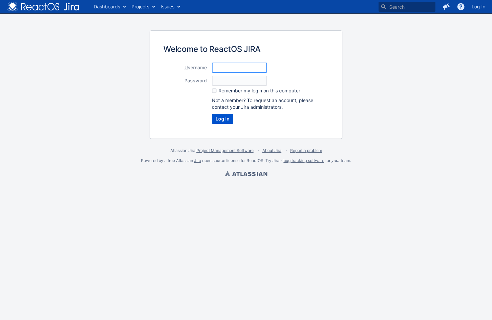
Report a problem (306, 150)
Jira (197, 160)
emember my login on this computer (259, 90)
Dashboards (107, 6)
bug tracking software (303, 160)
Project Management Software (225, 150)
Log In (478, 6)
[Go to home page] (43, 6)
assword (195, 80)
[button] (446, 6)
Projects (140, 6)
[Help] (461, 6)
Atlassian (246, 174)
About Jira (271, 150)
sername (195, 67)
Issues (167, 6)
